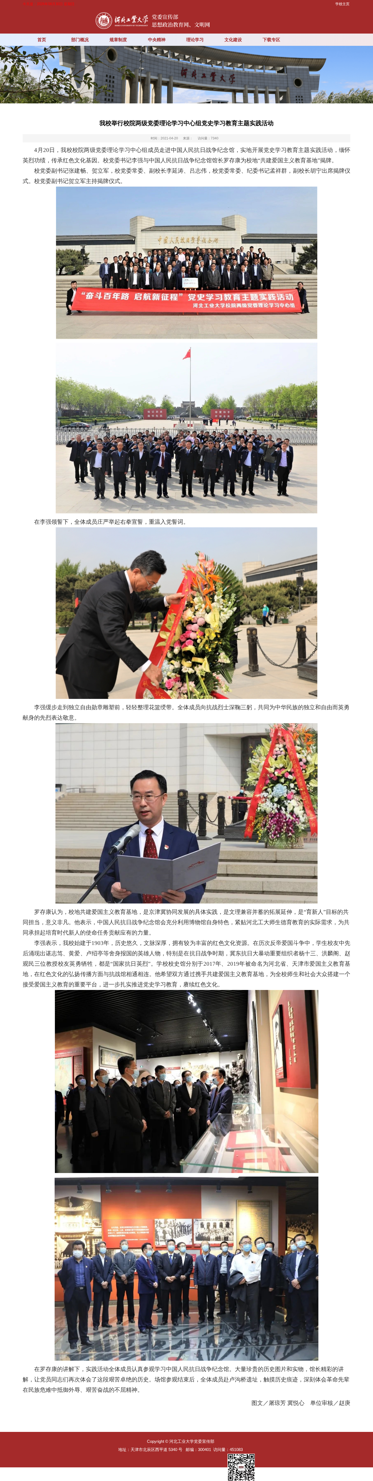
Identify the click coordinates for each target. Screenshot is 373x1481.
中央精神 (156, 39)
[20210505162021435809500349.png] (186, 813)
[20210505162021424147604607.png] (186, 613)
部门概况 (80, 39)
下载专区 (271, 39)
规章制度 (118, 39)
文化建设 (233, 39)
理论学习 (195, 39)
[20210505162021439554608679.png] (186, 1081)
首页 (41, 39)
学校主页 (342, 4)
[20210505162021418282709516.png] (186, 263)
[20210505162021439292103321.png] (186, 1269)
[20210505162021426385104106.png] (186, 428)
